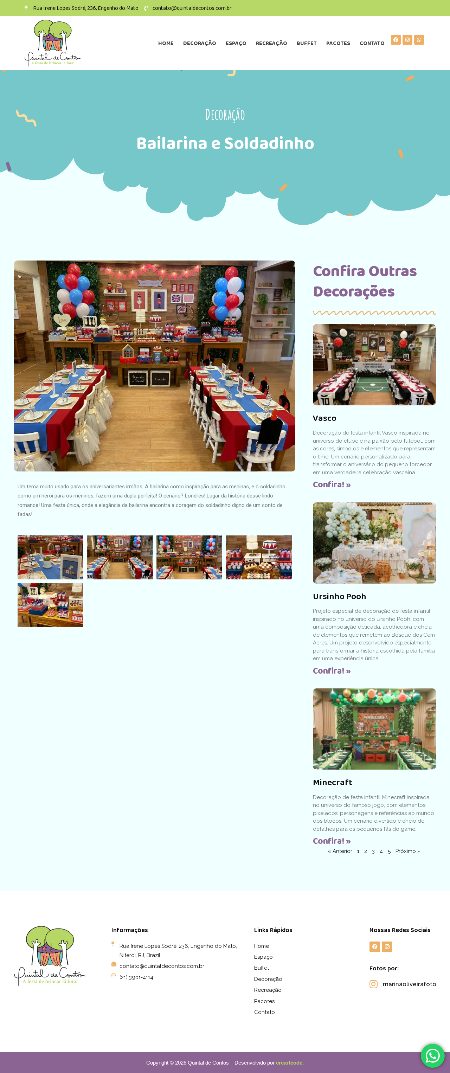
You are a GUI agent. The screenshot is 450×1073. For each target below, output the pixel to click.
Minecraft (332, 782)
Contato (372, 43)
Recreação (271, 43)
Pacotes (338, 43)
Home (166, 43)
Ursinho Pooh (339, 596)
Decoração (199, 43)
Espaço (236, 43)
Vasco (324, 417)
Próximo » (408, 851)
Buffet (307, 43)
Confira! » (332, 484)
